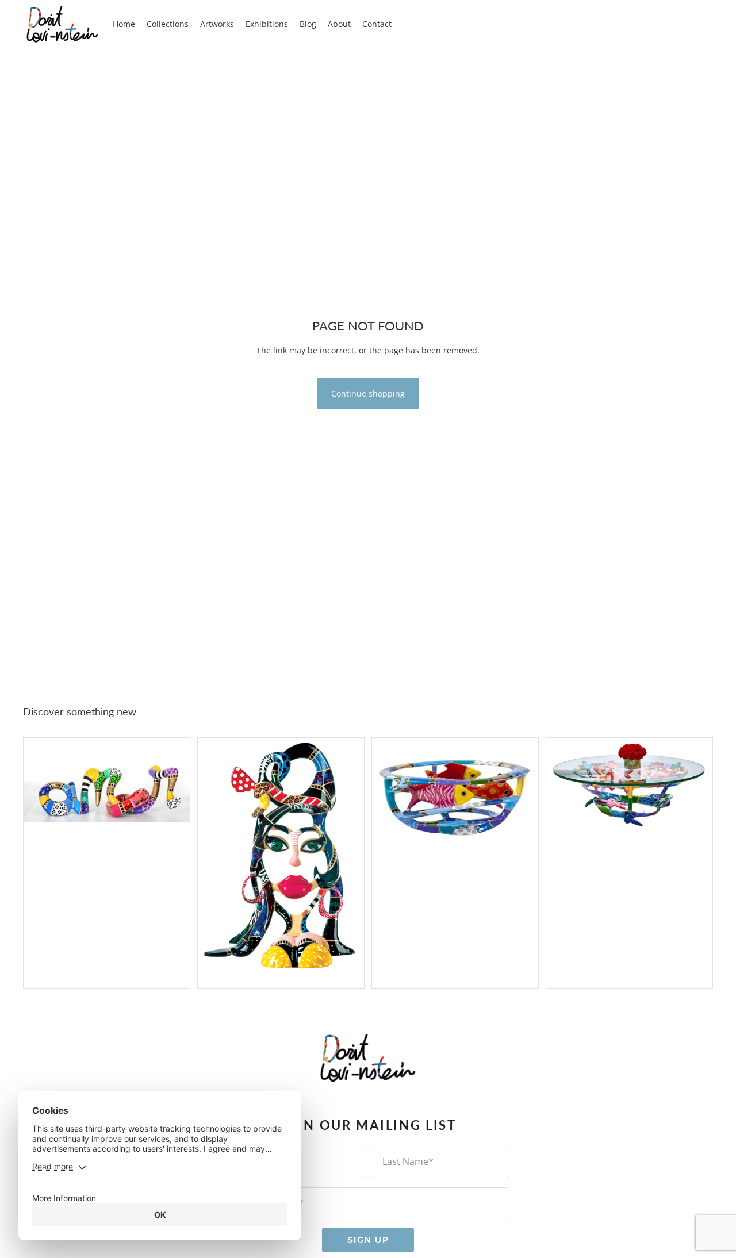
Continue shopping (368, 393)
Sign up (368, 1240)
